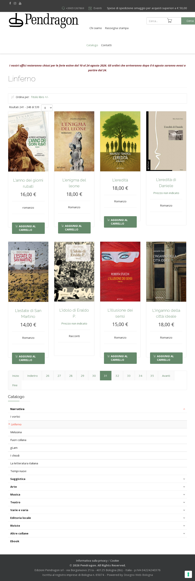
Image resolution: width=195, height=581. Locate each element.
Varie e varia (19, 510)
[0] (169, 20)
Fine (15, 385)
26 (47, 376)
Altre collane (19, 533)
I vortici (15, 416)
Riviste (15, 525)
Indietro (32, 376)
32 (117, 376)
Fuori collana (18, 440)
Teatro (15, 502)
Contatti (106, 45)
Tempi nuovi (18, 471)
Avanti (166, 376)
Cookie (114, 560)
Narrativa (17, 409)
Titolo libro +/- (40, 97)
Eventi (97, 8)
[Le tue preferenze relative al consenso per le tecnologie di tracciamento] (188, 574)
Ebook (14, 541)
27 (59, 376)
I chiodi (14, 455)
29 (82, 376)
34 (140, 376)
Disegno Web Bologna (138, 575)
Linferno (16, 424)
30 (94, 376)
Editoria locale (20, 518)
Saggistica (17, 479)
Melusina (16, 432)
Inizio (15, 376)
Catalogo (92, 45)
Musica (15, 494)
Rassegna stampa (117, 28)
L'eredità (120, 180)
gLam (14, 448)
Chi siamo (96, 28)
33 (129, 376)
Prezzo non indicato (166, 193)
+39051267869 (75, 8)
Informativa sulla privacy (92, 560)
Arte (13, 486)
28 (71, 376)
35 (152, 376)
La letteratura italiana (24, 463)
